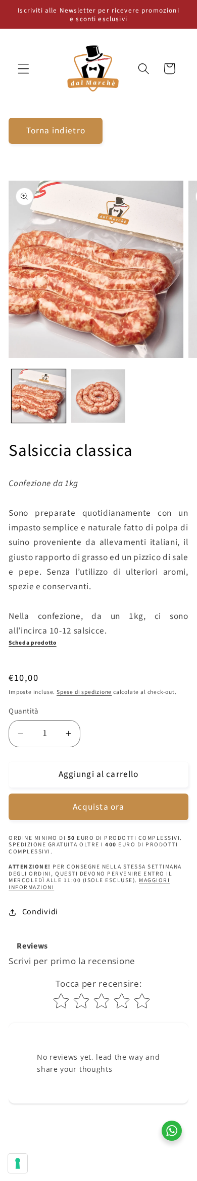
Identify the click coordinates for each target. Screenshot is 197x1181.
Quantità (24, 711)
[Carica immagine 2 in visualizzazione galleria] (98, 396)
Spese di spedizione (84, 692)
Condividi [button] (40, 911)
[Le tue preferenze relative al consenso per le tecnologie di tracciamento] (17, 1163)
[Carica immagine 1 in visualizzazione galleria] (39, 396)
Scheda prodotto (32, 643)
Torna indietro (55, 130)
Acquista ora (99, 807)
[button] (23, 69)
